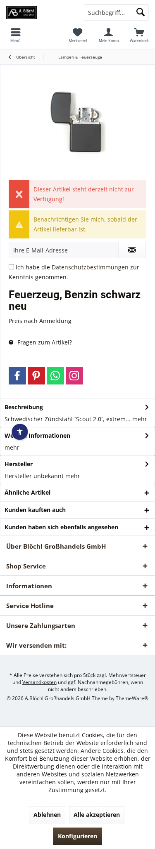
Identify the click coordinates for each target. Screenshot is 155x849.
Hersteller (19, 464)
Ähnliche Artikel (27, 492)
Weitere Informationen (37, 435)
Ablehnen (47, 814)
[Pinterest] (36, 375)
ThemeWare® (132, 698)
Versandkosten (39, 682)
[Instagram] (74, 375)
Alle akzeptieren (97, 814)
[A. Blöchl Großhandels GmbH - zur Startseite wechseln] (39, 12)
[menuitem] (139, 35)
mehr (139, 419)
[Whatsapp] (55, 375)
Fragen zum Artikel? (44, 342)
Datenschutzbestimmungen (90, 267)
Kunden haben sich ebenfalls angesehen (61, 527)
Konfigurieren (77, 836)
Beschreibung (24, 407)
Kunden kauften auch (35, 510)
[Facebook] (17, 375)
